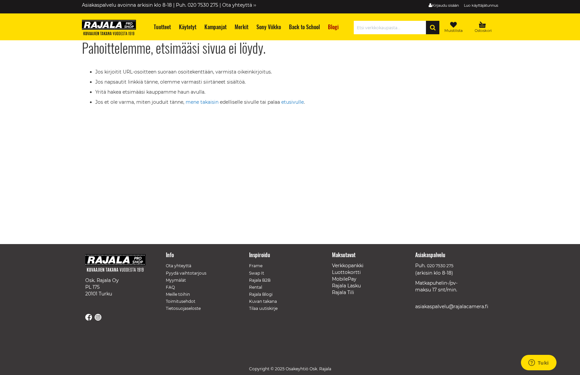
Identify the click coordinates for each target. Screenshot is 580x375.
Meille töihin (178, 294)
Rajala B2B (260, 280)
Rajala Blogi (261, 294)
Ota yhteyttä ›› (239, 5)
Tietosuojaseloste (183, 308)
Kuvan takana (263, 301)
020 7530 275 (440, 265)
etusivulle (292, 102)
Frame (255, 265)
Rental (255, 287)
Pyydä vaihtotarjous (186, 273)
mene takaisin (203, 102)
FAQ (170, 287)
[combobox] (391, 27)
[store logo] (112, 28)
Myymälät (176, 280)
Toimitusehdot (180, 301)
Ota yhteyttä (178, 265)
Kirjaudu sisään (445, 5)
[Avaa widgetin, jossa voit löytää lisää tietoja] (539, 363)
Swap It (256, 273)
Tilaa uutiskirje (263, 308)
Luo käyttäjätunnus (481, 5)
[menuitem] (162, 27)
